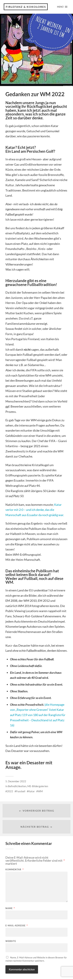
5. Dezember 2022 (15, 781)
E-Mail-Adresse (16, 925)
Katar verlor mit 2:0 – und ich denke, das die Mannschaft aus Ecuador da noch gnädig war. (34, 510)
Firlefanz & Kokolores (26, 6)
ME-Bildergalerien (37, 786)
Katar (31, 791)
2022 (10, 791)
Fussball (20, 791)
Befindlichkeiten (17, 786)
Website (10, 941)
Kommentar (14, 869)
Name (10, 908)
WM (40, 791)
